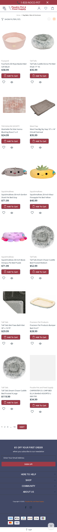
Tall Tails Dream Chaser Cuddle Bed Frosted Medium (42, 261)
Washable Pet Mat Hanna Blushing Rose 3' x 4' (11, 130)
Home (18, 15)
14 (14, 427)
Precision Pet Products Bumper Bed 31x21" (42, 326)
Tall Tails (33, 61)
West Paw (34, 126)
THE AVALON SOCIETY (10, 126)
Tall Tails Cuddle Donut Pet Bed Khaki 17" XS (42, 65)
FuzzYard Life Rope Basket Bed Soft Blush (13, 65)
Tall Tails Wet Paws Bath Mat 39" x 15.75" (13, 326)
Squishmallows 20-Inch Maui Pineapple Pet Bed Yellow (41, 196)
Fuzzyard (5, 61)
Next (22, 427)
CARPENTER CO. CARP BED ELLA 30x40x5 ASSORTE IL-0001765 (41, 393)
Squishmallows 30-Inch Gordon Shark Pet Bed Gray (14, 196)
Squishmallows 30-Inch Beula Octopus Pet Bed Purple (13, 261)
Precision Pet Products (39, 322)
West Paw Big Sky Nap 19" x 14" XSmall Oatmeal (42, 130)
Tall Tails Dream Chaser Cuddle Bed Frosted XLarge (13, 392)
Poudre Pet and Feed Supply (17, 8)
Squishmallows (7, 191)
